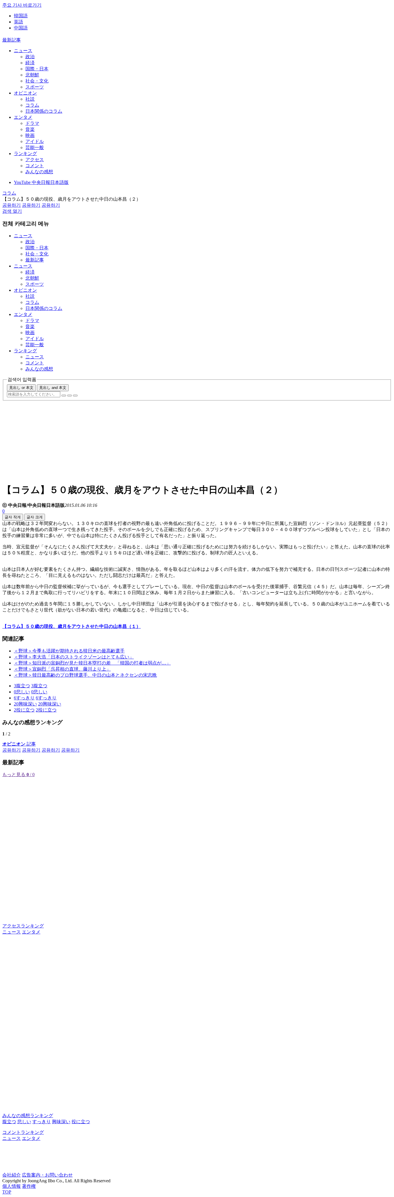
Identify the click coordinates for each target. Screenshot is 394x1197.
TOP (6, 1192)
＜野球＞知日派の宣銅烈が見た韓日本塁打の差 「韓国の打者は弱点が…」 (92, 662)
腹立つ (9, 1121)
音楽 (30, 129)
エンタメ (23, 117)
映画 (30, 135)
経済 (30, 62)
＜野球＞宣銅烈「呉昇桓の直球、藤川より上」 (62, 669)
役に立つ (81, 1121)
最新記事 (11, 39)
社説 (30, 99)
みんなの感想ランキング (27, 1115)
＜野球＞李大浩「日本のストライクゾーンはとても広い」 (74, 656)
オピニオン (25, 93)
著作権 (29, 1186)
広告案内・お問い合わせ (47, 1174)
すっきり (41, 1121)
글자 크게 (35, 517)
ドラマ (32, 123)
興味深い (61, 1121)
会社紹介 (11, 1174)
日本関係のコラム (43, 111)
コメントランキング (23, 1132)
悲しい (24, 1121)
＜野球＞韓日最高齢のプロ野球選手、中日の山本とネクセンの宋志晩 (85, 675)
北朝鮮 (32, 74)
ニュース (23, 50)
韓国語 (21, 15)
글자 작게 (13, 517)
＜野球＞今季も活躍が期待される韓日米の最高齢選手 (69, 650)
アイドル (34, 141)
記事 (19, 743)
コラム (32, 105)
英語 (18, 21)
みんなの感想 (39, 171)
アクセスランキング (23, 925)
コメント (34, 165)
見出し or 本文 (21, 387)
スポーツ (34, 86)
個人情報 (11, 1186)
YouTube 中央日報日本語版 (41, 182)
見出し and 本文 (52, 387)
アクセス (34, 159)
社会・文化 (36, 80)
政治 (30, 56)
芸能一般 (34, 147)
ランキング (25, 153)
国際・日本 (36, 68)
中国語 (21, 27)
